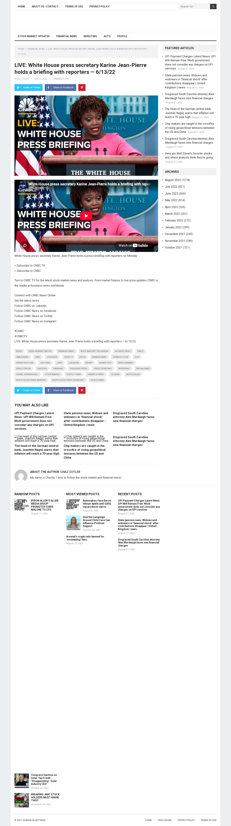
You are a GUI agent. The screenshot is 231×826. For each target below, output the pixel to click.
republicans (143, 368)
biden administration (40, 351)
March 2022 (172, 213)
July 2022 (171, 186)
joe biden (74, 363)
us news (115, 374)
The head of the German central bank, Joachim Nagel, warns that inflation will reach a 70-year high (36, 449)
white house (133, 374)
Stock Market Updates (34, 36)
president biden (78, 368)
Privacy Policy (100, 6)
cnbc (37, 357)
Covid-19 (68, 357)
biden (19, 351)
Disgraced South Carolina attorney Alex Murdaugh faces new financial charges (133, 417)
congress (52, 357)
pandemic (58, 368)
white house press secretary (68, 380)
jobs (59, 363)
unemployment (96, 374)
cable (140, 351)
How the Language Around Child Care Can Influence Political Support (96, 522)
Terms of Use (74, 6)
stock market (52, 374)
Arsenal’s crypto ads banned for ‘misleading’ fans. (85, 538)
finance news (99, 357)
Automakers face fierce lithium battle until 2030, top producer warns (97, 503)
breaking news (66, 351)
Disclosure (165, 820)
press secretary (103, 368)
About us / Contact (45, 6)
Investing (90, 36)
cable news (22, 357)
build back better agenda (94, 351)
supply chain (74, 374)
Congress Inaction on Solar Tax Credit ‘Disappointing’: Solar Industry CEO (44, 779)
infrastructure (24, 363)
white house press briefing (31, 380)
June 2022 (171, 193)
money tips (105, 363)
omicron (42, 368)
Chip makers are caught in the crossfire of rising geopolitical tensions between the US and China (189, 128)
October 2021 (173, 247)
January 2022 (173, 227)
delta (82, 357)
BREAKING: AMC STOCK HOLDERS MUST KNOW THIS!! (45, 797)
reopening (124, 368)
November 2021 (175, 241)
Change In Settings (34, 820)
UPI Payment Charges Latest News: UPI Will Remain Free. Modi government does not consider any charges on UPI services (34, 420)
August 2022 (173, 180)
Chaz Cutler (21, 79)
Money (89, 363)
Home (21, 6)
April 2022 (171, 207)
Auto (107, 36)
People (122, 36)
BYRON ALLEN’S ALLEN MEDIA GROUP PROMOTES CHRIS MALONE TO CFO (44, 505)
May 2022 (171, 200)
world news (97, 380)
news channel (125, 363)
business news (123, 351)
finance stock (120, 357)
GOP (137, 357)
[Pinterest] (82, 87)
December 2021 (175, 234)
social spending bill (27, 374)
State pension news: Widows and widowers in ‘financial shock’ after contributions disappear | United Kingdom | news (138, 525)
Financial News (66, 36)
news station (23, 368)
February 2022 (174, 220)
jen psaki (45, 363)
